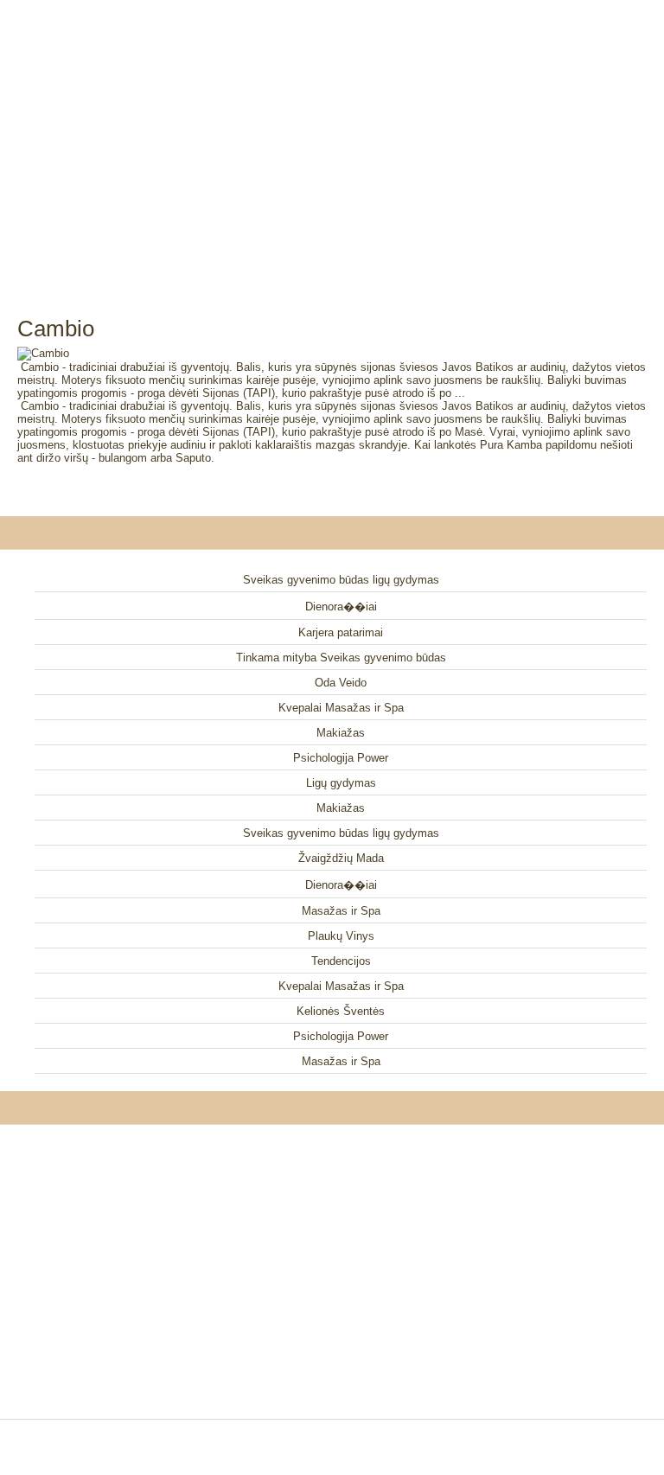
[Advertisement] (332, 138)
